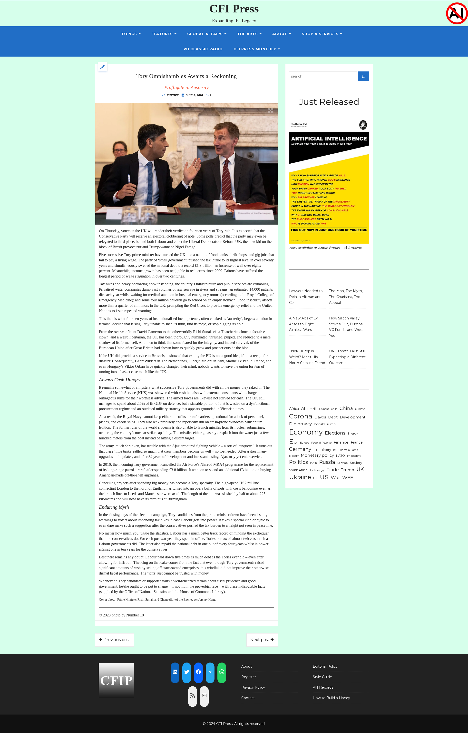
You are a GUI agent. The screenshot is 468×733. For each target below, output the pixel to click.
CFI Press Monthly (255, 49)
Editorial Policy (325, 666)
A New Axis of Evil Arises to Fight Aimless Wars (304, 324)
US (324, 477)
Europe (172, 95)
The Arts (247, 34)
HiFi (316, 450)
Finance (341, 442)
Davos (320, 417)
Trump (347, 469)
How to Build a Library (331, 698)
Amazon (355, 248)
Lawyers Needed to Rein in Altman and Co (306, 297)
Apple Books (329, 248)
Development (352, 417)
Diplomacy (300, 423)
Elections (335, 433)
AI (303, 408)
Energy (353, 433)
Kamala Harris (349, 450)
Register (248, 677)
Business (323, 409)
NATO (340, 455)
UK (360, 469)
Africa (294, 408)
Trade (332, 469)
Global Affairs (205, 34)
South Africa (298, 470)
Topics (129, 34)
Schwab (342, 463)
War (335, 477)
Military (294, 455)
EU (293, 441)
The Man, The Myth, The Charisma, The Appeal (346, 297)
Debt (333, 417)
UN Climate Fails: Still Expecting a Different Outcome (347, 357)
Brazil (311, 409)
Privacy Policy (253, 687)
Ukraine (300, 477)
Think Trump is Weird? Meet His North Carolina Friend (307, 357)
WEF (347, 477)
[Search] (363, 76)
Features (162, 34)
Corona (300, 416)
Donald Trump (325, 424)
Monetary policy (317, 455)
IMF (335, 450)
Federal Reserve (321, 442)
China (346, 408)
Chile (334, 409)
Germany (300, 449)
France (357, 442)
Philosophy (354, 455)
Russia (327, 462)
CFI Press (234, 8)
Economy (306, 432)
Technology (317, 470)
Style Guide (322, 677)
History (326, 450)
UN (315, 478)
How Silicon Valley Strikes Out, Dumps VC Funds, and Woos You (346, 327)
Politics (298, 462)
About (279, 34)
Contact (248, 698)
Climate (360, 409)
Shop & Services (320, 34)
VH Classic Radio (203, 49)
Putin (313, 463)
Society (356, 463)
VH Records (323, 687)
